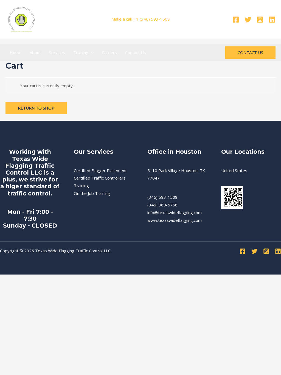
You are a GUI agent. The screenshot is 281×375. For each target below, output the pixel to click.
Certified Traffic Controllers (100, 178)
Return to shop (36, 108)
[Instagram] (260, 19)
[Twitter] (248, 19)
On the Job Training (92, 193)
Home (15, 52)
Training (80, 52)
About (35, 52)
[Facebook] (235, 19)
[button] (250, 52)
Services (57, 52)
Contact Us (135, 52)
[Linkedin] (272, 19)
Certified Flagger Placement (100, 170)
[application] (91, 52)
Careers (109, 52)
